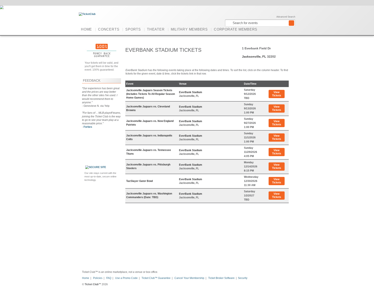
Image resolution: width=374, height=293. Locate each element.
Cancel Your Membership (189, 278)
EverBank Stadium (190, 92)
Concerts (108, 29)
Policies (97, 278)
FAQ (108, 278)
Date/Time (250, 83)
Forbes (88, 126)
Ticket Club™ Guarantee (156, 278)
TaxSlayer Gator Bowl (139, 181)
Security (242, 278)
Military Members (189, 29)
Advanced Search (285, 16)
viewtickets (276, 94)
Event (129, 83)
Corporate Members (235, 29)
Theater (155, 29)
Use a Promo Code (126, 278)
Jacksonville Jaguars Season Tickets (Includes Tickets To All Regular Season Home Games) (150, 94)
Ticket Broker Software (221, 278)
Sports (133, 29)
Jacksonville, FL (254, 56)
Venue (183, 83)
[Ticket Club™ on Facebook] (286, 29)
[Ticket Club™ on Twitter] (292, 29)
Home (86, 29)
